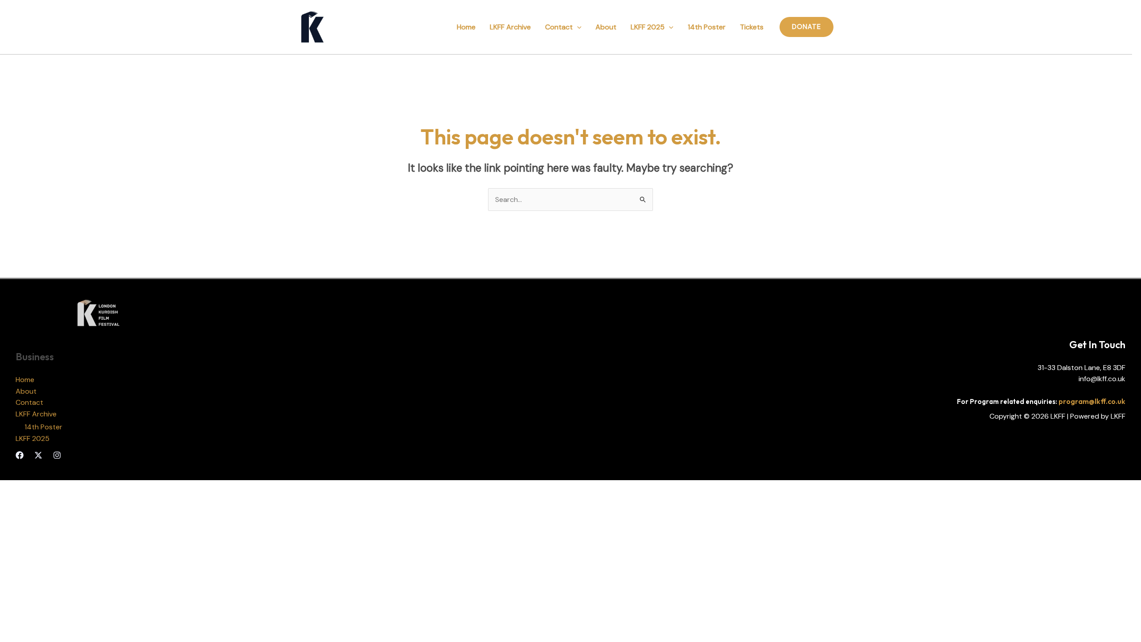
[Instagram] (57, 455)
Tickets (751, 27)
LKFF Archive (510, 27)
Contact (559, 27)
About (605, 27)
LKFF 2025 (648, 27)
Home (466, 27)
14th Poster (707, 27)
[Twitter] (38, 455)
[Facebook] (20, 455)
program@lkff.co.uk (1092, 401)
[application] (577, 27)
